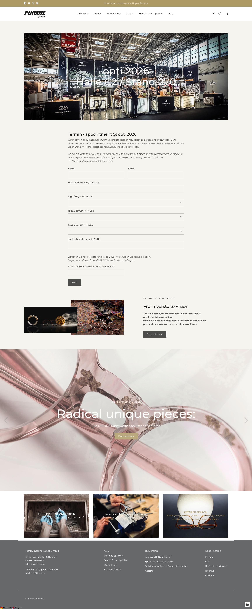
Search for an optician (151, 13)
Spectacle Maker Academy (159, 561)
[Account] (213, 13)
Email (131, 168)
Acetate (149, 570)
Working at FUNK (113, 555)
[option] (126, 420)
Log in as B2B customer (158, 556)
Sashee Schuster (113, 569)
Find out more (155, 334)
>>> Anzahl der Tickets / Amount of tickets (91, 266)
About (97, 13)
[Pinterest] (37, 3)
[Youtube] (29, 3)
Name (71, 168)
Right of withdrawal (216, 566)
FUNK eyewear (38, 598)
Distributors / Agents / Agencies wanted (166, 566)
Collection (83, 13)
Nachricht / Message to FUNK (84, 239)
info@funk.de (38, 573)
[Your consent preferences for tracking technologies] (247, 604)
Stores (99, 3)
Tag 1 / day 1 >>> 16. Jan (80, 196)
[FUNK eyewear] (35, 14)
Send (74, 282)
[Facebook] (25, 3)
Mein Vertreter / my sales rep (83, 182)
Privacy (209, 556)
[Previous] (6, 420)
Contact (209, 575)
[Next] (246, 420)
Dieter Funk (110, 565)
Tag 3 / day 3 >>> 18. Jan (81, 225)
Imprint (209, 570)
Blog (170, 13)
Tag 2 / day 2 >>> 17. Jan (81, 210)
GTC (207, 561)
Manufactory (114, 13)
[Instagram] (33, 3)
